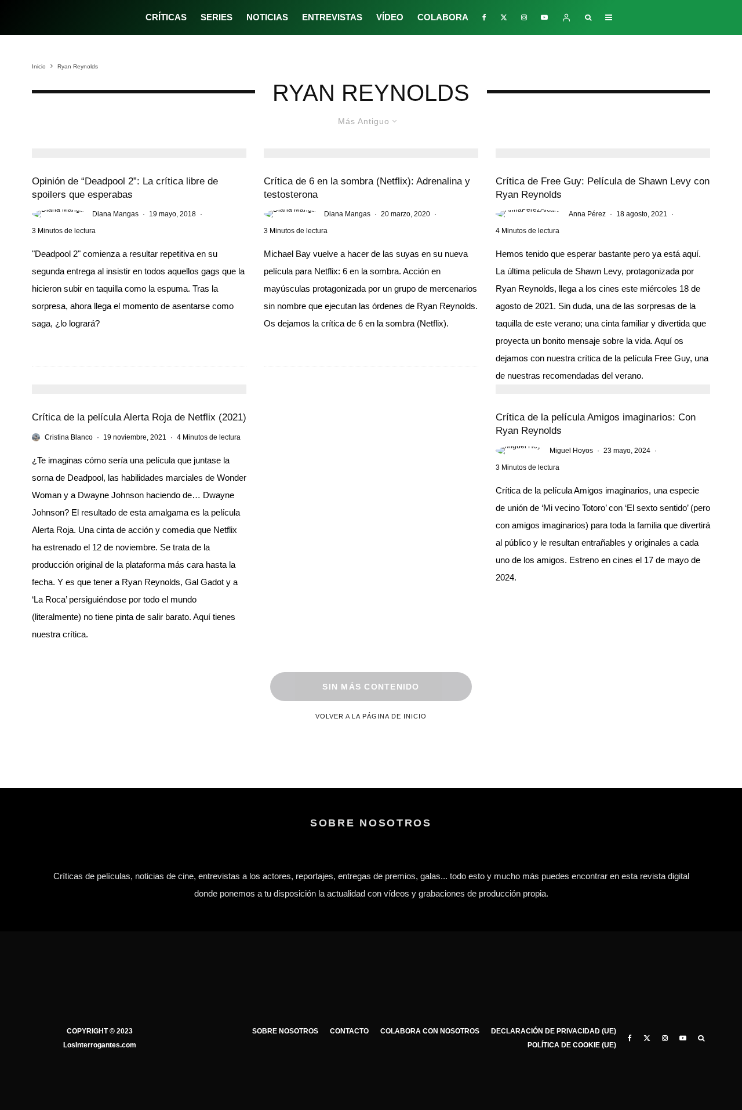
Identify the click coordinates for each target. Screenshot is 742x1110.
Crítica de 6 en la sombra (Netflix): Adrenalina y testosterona (367, 188)
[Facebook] (484, 17)
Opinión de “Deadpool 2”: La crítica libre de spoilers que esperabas (125, 188)
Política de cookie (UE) (572, 1045)
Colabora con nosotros (429, 1031)
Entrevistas (332, 17)
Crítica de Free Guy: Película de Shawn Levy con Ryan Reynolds (603, 188)
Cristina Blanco (69, 437)
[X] (503, 17)
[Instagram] (524, 17)
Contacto (349, 1031)
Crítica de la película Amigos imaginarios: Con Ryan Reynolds (596, 424)
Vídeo (389, 17)
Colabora (442, 17)
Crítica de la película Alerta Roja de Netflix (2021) (139, 417)
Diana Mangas (115, 214)
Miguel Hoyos (571, 451)
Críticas (166, 17)
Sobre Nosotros (285, 1031)
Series (216, 17)
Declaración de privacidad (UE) (553, 1031)
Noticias (267, 17)
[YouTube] (544, 17)
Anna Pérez (587, 214)
